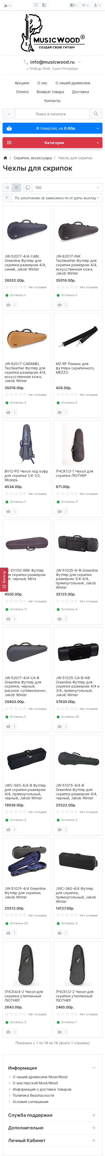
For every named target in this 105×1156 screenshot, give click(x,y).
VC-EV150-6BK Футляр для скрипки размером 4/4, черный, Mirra (25, 574)
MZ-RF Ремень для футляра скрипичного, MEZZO (75, 368)
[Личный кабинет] (96, 5)
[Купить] (8, 305)
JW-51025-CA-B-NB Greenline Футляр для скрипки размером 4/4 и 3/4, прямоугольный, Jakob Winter (77, 686)
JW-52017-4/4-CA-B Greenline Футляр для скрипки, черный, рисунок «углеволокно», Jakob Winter (26, 686)
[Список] (7, 187)
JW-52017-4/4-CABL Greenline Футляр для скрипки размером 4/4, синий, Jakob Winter (25, 262)
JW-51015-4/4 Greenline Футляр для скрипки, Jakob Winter (25, 892)
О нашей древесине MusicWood (40, 1077)
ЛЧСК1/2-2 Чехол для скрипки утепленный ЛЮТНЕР (75, 995)
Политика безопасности (33, 1095)
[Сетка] (16, 187)
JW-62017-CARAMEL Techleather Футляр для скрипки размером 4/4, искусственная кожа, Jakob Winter (25, 372)
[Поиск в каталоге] (95, 114)
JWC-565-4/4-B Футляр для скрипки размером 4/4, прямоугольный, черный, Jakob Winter (25, 791)
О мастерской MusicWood (35, 1083)
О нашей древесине (73, 83)
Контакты (52, 100)
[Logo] (52, 32)
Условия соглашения (30, 1101)
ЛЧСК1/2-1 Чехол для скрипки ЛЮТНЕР (74, 473)
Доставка (80, 91)
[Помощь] (74, 5)
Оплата (22, 91)
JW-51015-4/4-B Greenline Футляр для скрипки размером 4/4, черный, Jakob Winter (76, 791)
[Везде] (9, 114)
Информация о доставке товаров (42, 1089)
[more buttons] (15, 305)
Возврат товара (50, 91)
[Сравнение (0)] (44, 5)
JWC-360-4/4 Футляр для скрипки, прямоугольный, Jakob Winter (76, 894)
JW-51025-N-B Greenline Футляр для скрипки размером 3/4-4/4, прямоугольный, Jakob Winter (77, 578)
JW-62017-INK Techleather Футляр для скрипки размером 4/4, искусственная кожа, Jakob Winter (76, 264)
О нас (42, 83)
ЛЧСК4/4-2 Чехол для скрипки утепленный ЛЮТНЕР (24, 995)
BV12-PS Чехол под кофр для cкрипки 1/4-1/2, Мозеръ (26, 475)
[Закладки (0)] (36, 5)
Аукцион (22, 83)
